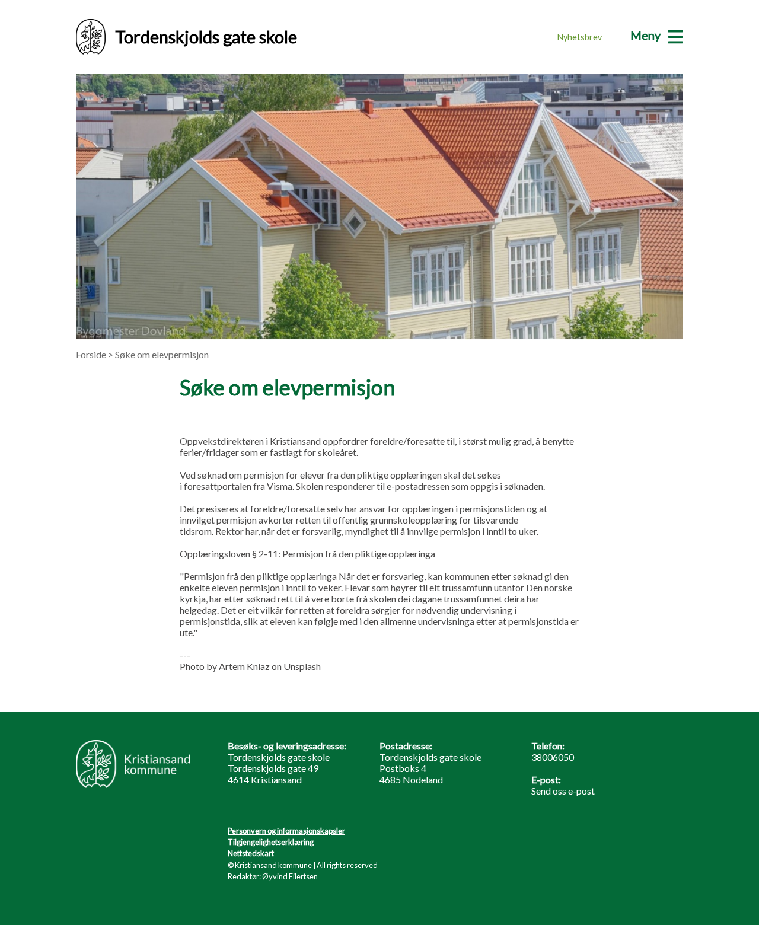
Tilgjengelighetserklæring (271, 842)
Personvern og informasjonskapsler (286, 830)
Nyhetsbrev (579, 37)
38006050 (552, 757)
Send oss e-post (563, 790)
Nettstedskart (251, 853)
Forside (91, 354)
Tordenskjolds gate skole (206, 37)
